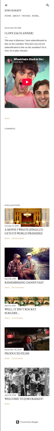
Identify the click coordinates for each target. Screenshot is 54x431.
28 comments (18, 287)
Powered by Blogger (29, 422)
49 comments (18, 238)
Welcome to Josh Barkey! (24, 399)
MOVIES (26, 15)
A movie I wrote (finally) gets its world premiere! (24, 231)
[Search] (47, 4)
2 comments (17, 318)
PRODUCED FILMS (17, 353)
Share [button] (7, 118)
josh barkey (13, 10)
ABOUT (16, 15)
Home (8, 15)
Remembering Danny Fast (24, 282)
